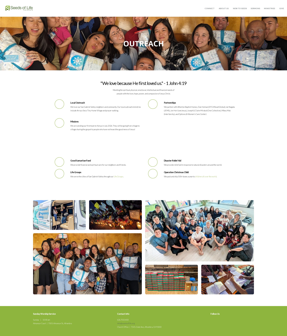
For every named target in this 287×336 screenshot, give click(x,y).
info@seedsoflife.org (126, 323)
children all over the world (205, 176)
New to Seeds (240, 8)
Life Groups (118, 176)
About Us (224, 8)
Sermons (255, 8)
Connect (210, 8)
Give (281, 8)
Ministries (270, 8)
